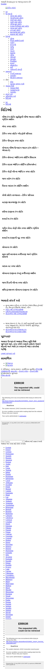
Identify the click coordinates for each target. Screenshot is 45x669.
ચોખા (12, 39)
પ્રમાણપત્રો (14, 90)
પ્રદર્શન (13, 76)
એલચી (13, 57)
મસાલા (12, 53)
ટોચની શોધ (34, 371)
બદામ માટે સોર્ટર (16, 28)
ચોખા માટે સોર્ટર (16, 16)
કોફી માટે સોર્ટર (15, 20)
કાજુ (12, 47)
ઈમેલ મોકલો (5, 375)
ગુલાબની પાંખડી (16, 69)
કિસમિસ (13, 61)
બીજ (12, 55)
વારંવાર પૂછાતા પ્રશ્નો (17, 84)
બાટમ (12, 51)
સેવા (11, 82)
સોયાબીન (14, 65)
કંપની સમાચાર (15, 74)
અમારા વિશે (10, 86)
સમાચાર (9, 71)
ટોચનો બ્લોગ (23, 371)
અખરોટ (13, 59)
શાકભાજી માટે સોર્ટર (17, 32)
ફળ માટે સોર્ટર (15, 30)
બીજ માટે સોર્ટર (16, 24)
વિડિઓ (8, 98)
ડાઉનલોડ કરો (11, 96)
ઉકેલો (8, 36)
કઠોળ (12, 43)
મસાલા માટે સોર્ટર (16, 34)
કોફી (12, 49)
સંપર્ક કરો (9, 94)
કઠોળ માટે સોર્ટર (16, 22)
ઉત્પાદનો (9, 14)
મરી (11, 67)
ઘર (7, 12)
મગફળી (13, 45)
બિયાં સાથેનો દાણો (17, 41)
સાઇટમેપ (14, 371)
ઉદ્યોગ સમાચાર (16, 78)
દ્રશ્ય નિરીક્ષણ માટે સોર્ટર (19, 26)
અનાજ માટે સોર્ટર (16, 18)
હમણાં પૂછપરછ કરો (8, 353)
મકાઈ (12, 63)
